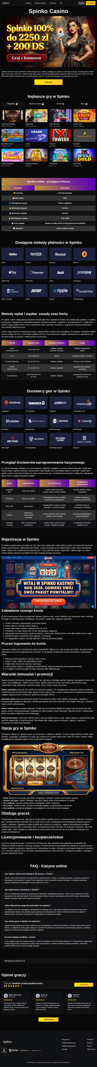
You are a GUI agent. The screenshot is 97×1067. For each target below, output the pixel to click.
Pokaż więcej (48, 1019)
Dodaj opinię (83, 984)
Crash (59, 104)
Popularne (11, 104)
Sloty (83, 104)
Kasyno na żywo (35, 104)
